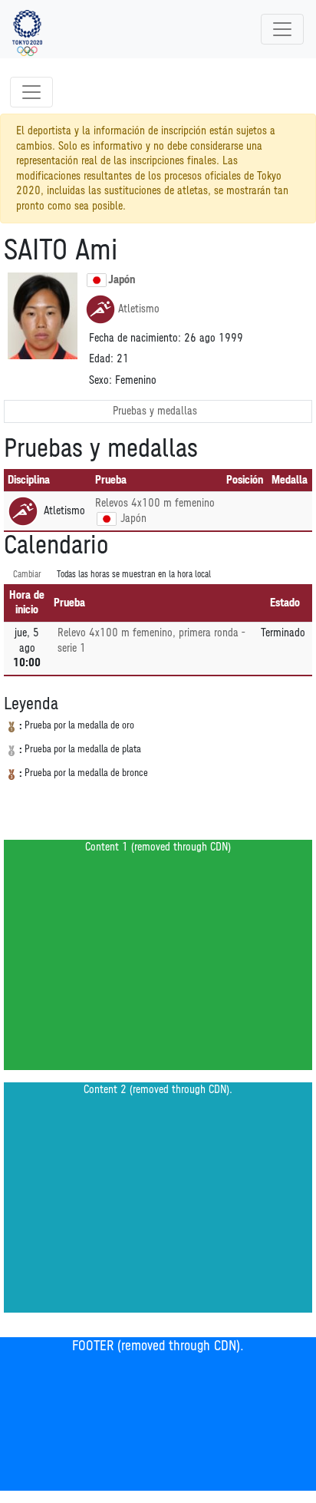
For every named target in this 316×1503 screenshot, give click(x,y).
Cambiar (27, 574)
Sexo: (100, 380)
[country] (106, 519)
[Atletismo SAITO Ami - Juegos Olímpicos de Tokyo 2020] (27, 29)
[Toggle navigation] (282, 29)
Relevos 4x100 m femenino (155, 503)
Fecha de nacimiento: (135, 338)
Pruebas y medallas (155, 411)
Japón (121, 280)
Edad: (101, 359)
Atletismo (139, 309)
